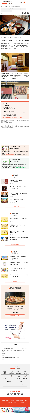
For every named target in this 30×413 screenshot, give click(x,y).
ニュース (9, 385)
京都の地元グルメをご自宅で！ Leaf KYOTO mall (18, 147)
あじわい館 (21, 385)
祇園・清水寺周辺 (9, 10)
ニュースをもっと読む (15, 206)
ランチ (3, 10)
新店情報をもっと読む (15, 315)
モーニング (23, 8)
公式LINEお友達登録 (9, 154)
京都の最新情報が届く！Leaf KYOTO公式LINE (17, 160)
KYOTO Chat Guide (5, 8)
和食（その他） (17, 8)
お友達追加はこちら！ (21, 167)
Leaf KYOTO (3, 6)
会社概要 (12, 400)
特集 (21, 381)
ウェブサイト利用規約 (24, 400)
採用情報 (18, 400)
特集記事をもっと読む (15, 244)
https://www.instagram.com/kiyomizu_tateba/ (12, 117)
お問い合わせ (21, 402)
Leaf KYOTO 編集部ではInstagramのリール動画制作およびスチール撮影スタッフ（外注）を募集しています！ (14, 349)
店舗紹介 (7, 6)
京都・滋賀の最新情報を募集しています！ (11, 357)
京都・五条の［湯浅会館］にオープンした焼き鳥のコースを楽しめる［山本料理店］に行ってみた (15, 308)
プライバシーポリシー (12, 402)
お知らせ (4, 354)
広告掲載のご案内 (5, 400)
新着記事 (11, 8)
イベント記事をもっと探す (15, 281)
